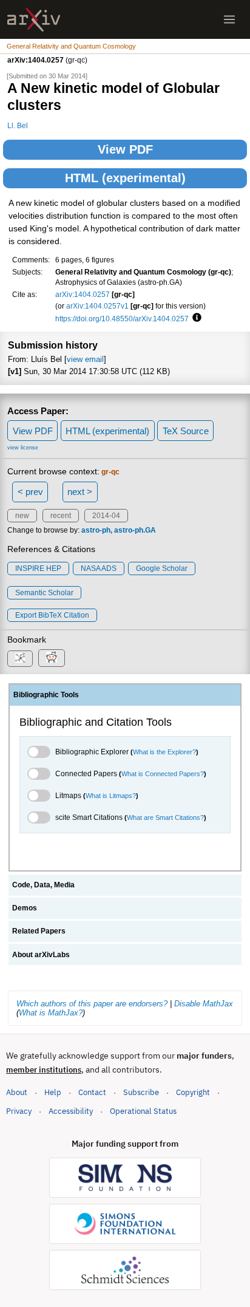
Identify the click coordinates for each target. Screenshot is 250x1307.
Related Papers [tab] (39, 931)
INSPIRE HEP (38, 568)
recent (60, 515)
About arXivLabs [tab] (41, 954)
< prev (30, 491)
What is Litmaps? (111, 795)
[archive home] (33, 20)
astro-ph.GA (135, 530)
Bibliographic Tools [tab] (46, 694)
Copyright (193, 1092)
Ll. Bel (17, 125)
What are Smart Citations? (165, 817)
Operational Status (143, 1110)
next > (79, 491)
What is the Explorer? (164, 752)
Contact (92, 1092)
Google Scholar (161, 568)
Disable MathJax (203, 1003)
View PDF (125, 149)
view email (85, 359)
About (16, 1092)
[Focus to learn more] (195, 318)
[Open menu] (229, 19)
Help (52, 1092)
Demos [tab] (24, 908)
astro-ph (95, 530)
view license (22, 448)
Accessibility (71, 1111)
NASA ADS (99, 568)
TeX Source (186, 431)
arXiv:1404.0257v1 (97, 306)
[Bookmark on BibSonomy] (20, 658)
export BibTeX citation (52, 615)
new (22, 515)
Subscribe (141, 1092)
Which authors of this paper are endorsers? (91, 1003)
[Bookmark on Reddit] (51, 658)
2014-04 (106, 515)
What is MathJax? (51, 1012)
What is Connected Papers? (162, 773)
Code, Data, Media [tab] (43, 885)
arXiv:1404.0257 (82, 294)
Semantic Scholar (44, 593)
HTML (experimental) (125, 178)
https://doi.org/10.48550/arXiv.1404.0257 (122, 318)
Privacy (19, 1111)
